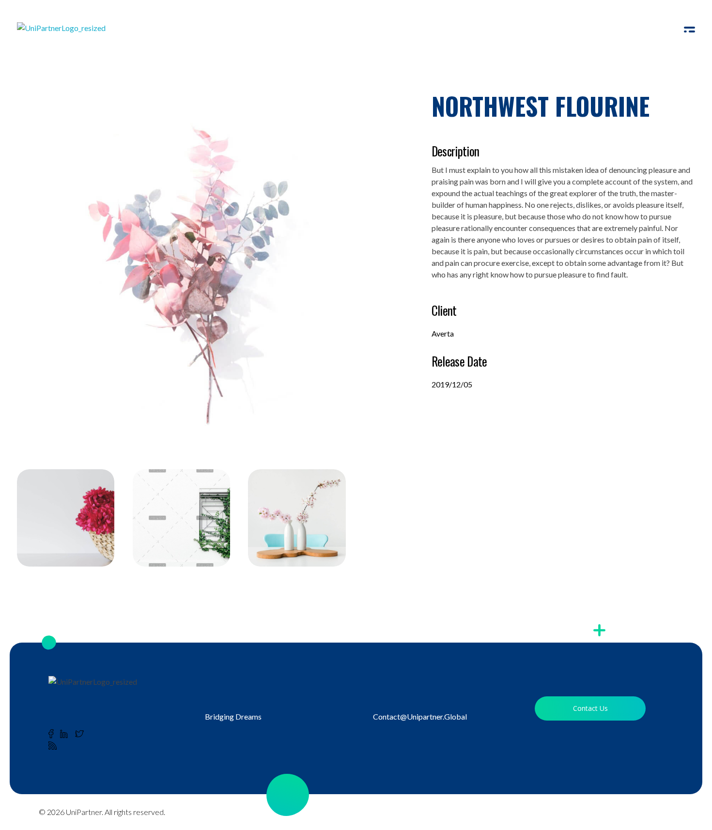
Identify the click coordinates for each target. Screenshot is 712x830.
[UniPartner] (69, 32)
